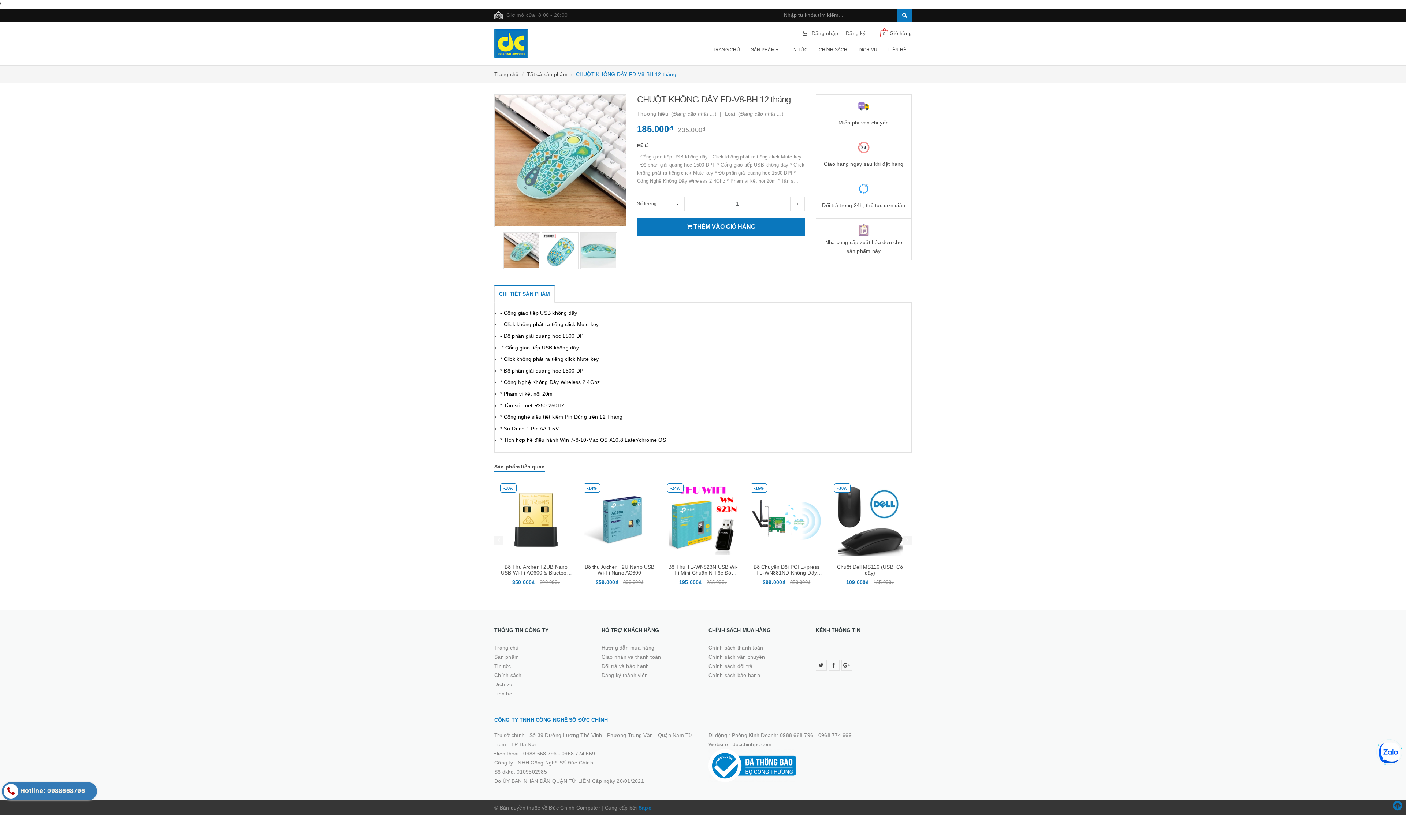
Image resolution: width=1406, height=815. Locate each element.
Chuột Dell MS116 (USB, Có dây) (870, 570)
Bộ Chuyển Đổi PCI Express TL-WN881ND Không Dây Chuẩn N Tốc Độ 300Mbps (787, 573)
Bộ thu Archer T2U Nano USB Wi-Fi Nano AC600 (620, 570)
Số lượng (646, 203)
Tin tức (798, 49)
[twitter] (821, 665)
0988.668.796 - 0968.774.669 (559, 753)
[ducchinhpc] (542, 43)
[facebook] (834, 665)
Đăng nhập (825, 33)
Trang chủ (726, 49)
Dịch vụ (868, 49)
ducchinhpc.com (752, 744)
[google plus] (847, 665)
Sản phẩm (763, 49)
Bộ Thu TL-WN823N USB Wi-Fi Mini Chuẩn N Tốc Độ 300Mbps (702, 573)
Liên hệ (897, 49)
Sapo (645, 808)
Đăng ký (856, 33)
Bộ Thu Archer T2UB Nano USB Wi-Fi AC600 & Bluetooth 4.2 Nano (536, 573)
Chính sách (833, 49)
